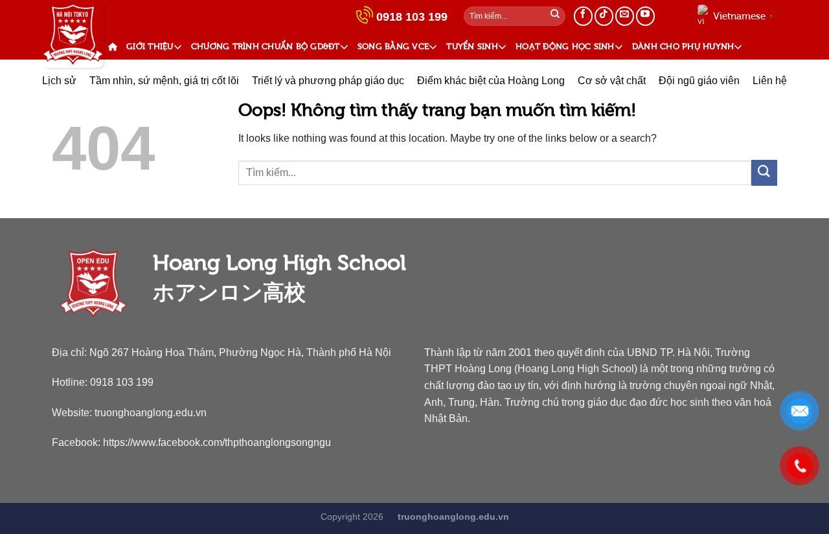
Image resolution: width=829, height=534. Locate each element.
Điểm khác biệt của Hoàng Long (491, 80)
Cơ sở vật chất (612, 80)
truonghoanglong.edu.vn (151, 412)
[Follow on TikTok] (604, 15)
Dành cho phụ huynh (683, 46)
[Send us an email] (624, 15)
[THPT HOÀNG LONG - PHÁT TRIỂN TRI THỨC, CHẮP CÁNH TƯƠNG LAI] (73, 35)
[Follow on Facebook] (583, 15)
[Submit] (555, 16)
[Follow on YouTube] (645, 15)
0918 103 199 (412, 17)
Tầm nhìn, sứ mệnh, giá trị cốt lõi (164, 80)
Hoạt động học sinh (565, 46)
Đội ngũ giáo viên (699, 80)
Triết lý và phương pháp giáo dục (328, 80)
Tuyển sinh (472, 46)
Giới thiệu (150, 46)
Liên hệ (770, 80)
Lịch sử (59, 80)
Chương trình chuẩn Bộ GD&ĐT (265, 46)
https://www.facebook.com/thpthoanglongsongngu (217, 442)
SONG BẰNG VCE (393, 46)
